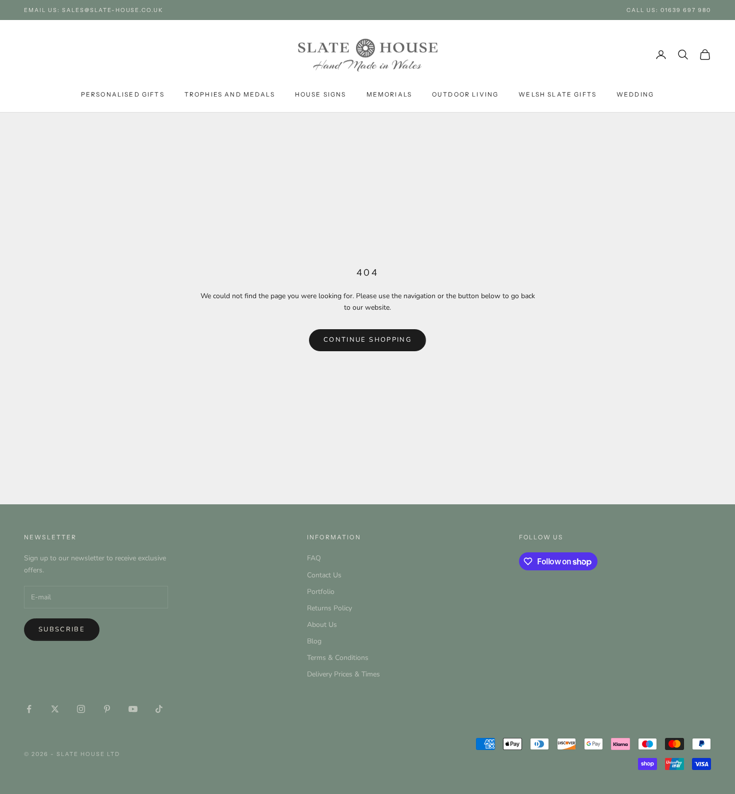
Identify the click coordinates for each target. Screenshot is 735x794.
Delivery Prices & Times (343, 674)
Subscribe (61, 629)
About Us (322, 624)
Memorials (389, 94)
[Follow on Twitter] (55, 709)
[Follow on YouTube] (133, 709)
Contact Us (324, 575)
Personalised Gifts (122, 94)
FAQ (314, 558)
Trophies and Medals (229, 94)
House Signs (320, 94)
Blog (314, 641)
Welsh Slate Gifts (557, 94)
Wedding (635, 94)
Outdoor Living (465, 94)
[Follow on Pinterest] (107, 709)
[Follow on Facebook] (29, 709)
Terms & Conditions (337, 657)
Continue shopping (368, 339)
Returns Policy (329, 608)
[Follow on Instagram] (81, 709)
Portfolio (320, 591)
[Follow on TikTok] (159, 709)
